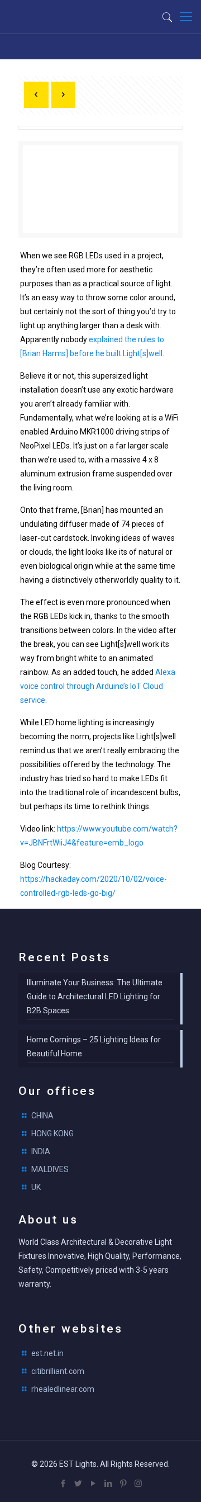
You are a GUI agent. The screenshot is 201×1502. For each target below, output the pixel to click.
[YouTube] (93, 1484)
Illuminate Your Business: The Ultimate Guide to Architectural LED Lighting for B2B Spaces (94, 996)
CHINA (42, 1115)
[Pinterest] (123, 1484)
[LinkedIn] (108, 1484)
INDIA (40, 1151)
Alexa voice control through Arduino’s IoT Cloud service (97, 686)
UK (36, 1187)
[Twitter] (78, 1484)
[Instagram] (138, 1484)
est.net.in (47, 1353)
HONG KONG (52, 1133)
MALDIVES (50, 1169)
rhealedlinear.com (62, 1389)
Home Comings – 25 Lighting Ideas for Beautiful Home (94, 1046)
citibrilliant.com (57, 1371)
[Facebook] (63, 1484)
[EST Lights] (64, 17)
